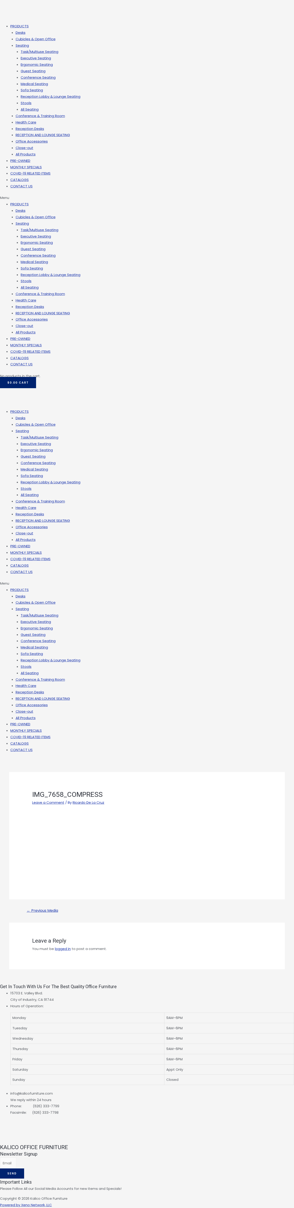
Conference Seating (38, 77)
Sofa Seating (32, 90)
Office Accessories (32, 141)
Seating (22, 45)
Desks (20, 32)
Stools (26, 102)
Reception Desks (30, 128)
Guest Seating (33, 71)
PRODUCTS (19, 26)
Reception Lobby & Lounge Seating (50, 96)
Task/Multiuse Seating (39, 51)
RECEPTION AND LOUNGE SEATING (43, 134)
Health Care (26, 122)
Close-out (24, 147)
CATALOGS (19, 179)
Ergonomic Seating (37, 64)
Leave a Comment (48, 802)
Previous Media (42, 910)
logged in (63, 948)
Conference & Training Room (40, 115)
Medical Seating (34, 83)
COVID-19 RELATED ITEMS (30, 173)
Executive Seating (36, 58)
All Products (26, 154)
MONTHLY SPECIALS (26, 167)
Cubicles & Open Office (36, 39)
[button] (147, 198)
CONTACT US (21, 186)
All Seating (30, 109)
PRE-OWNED (20, 160)
